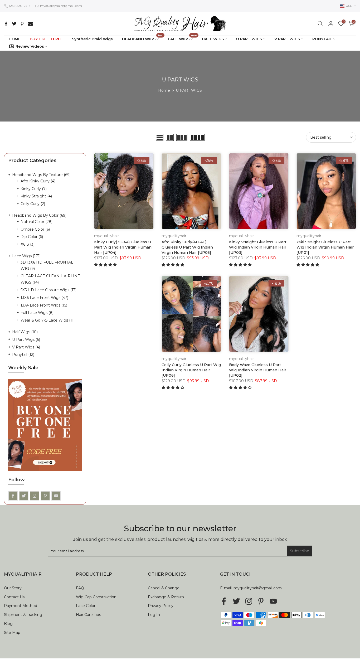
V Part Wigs (26, 347)
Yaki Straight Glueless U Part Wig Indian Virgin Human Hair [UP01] (325, 247)
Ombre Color (35, 229)
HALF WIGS (213, 39)
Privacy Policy (160, 605)
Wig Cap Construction (96, 597)
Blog (8, 623)
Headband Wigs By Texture (41, 174)
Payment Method (20, 605)
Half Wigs (25, 331)
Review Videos (30, 46)
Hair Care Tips (88, 614)
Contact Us (14, 597)
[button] (106, 264)
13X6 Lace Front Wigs (44, 297)
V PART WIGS (287, 39)
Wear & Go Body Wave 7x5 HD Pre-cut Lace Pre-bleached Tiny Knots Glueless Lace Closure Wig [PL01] (45, 639)
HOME (15, 39)
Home (164, 90)
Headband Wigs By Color (39, 215)
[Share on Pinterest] (22, 24)
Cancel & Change (163, 588)
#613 (28, 244)
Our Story (13, 588)
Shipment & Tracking (23, 614)
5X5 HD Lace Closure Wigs (48, 290)
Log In (154, 614)
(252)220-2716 (19, 6)
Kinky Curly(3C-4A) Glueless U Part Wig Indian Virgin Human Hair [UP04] (123, 247)
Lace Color (85, 605)
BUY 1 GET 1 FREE (46, 39)
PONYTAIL (322, 39)
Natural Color (36, 221)
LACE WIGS (182, 38)
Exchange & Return (166, 597)
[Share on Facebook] (6, 24)
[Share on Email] (30, 24)
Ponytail (23, 354)
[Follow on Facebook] (13, 496)
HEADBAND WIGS (142, 38)
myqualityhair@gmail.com (61, 6)
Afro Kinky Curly (38, 181)
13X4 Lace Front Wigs (44, 305)
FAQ (80, 588)
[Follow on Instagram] (34, 496)
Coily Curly (33, 203)
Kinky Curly (34, 188)
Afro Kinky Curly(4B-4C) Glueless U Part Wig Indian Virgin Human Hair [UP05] (187, 247)
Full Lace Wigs (37, 312)
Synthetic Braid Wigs (92, 39)
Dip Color (32, 236)
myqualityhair (106, 236)
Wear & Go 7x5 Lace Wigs (48, 320)
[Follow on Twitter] (23, 496)
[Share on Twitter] (14, 24)
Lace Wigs (26, 256)
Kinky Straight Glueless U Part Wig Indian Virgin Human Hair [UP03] (257, 247)
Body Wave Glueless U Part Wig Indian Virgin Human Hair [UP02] (257, 370)
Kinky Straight (36, 196)
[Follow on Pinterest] (45, 496)
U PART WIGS (249, 39)
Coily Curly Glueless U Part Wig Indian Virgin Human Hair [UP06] (191, 370)
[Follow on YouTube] (56, 496)
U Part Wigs (26, 339)
